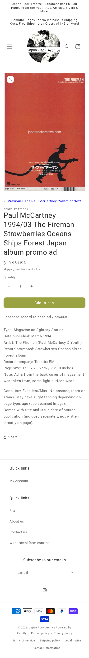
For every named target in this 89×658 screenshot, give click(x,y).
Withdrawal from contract (30, 543)
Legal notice (73, 640)
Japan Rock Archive (42, 627)
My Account (18, 481)
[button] (9, 46)
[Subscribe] (71, 572)
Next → (79, 201)
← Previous (13, 201)
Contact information (46, 647)
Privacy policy (63, 633)
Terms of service (24, 640)
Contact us (18, 532)
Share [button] (13, 437)
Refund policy (40, 633)
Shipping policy (50, 640)
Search (15, 511)
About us (16, 521)
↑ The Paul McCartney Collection (48, 201)
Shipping (9, 269)
